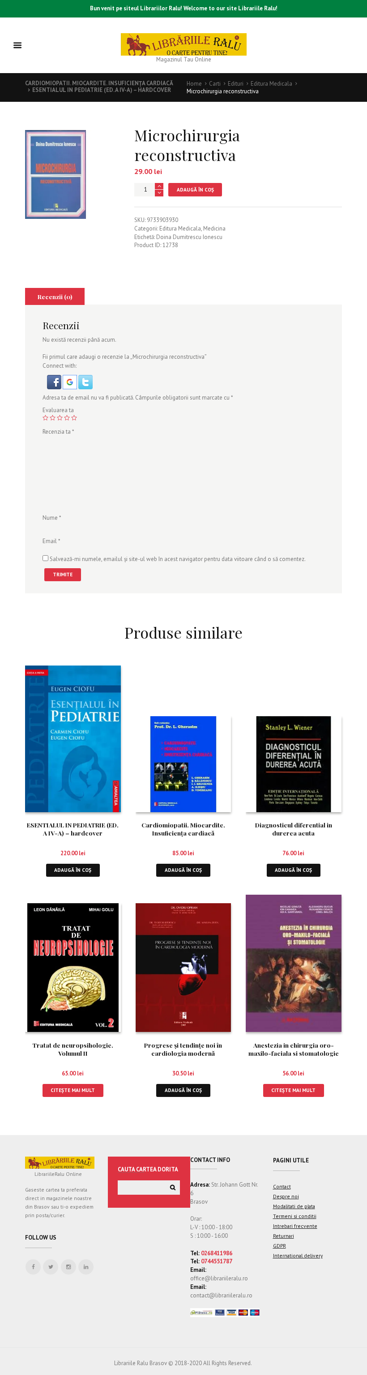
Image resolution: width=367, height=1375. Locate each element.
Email (51, 541)
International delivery (298, 1255)
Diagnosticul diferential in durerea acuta (293, 829)
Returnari (283, 1235)
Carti (215, 83)
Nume (52, 518)
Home (194, 83)
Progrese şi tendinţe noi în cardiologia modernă (183, 1049)
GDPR (279, 1245)
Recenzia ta (58, 431)
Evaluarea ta (58, 410)
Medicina (214, 228)
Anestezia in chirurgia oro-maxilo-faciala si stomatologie (293, 1049)
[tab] (55, 296)
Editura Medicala (271, 83)
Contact (282, 1186)
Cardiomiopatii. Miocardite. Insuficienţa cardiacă (99, 83)
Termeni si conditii (294, 1216)
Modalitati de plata (294, 1206)
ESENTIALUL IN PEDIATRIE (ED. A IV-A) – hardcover (101, 90)
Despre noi (286, 1196)
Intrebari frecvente (295, 1226)
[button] (55, 379)
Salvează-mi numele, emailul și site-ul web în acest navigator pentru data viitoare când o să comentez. (178, 559)
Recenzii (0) (55, 296)
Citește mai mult (73, 1090)
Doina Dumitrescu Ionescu (189, 237)
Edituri (235, 83)
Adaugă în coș (195, 189)
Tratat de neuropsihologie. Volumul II (72, 1049)
